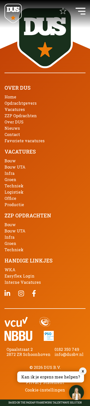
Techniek (14, 185)
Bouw (10, 160)
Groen (10, 179)
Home (10, 96)
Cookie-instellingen (45, 389)
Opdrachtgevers (20, 103)
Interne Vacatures (22, 282)
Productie (14, 204)
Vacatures (14, 109)
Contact (12, 134)
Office (10, 198)
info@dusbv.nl (69, 354)
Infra (9, 173)
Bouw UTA (15, 167)
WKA (10, 269)
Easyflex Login (19, 276)
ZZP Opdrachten (20, 115)
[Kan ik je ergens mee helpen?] (76, 392)
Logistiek (14, 192)
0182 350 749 (66, 349)
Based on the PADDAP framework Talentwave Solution (45, 402)
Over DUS (14, 121)
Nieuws (12, 128)
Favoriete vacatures (24, 140)
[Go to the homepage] (13, 14)
